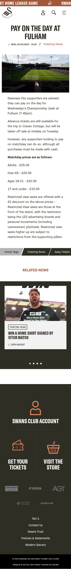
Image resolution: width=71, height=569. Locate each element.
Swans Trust (35, 531)
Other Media (35, 564)
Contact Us (36, 525)
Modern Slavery (35, 545)
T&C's (35, 518)
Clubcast (54, 564)
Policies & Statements (35, 538)
